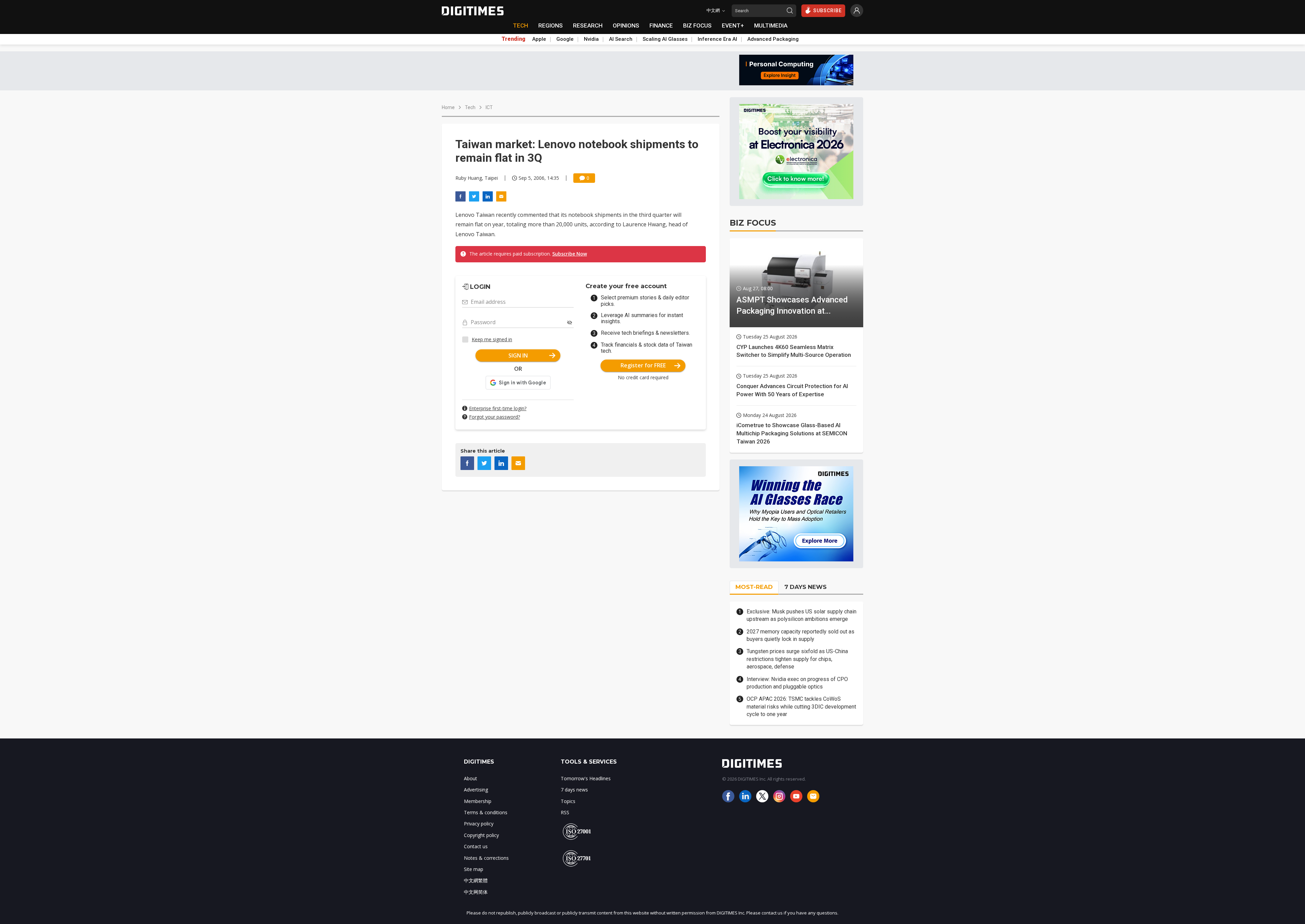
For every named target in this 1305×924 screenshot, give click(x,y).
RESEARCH (588, 25)
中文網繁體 (476, 880)
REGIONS (550, 25)
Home (448, 107)
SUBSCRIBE (827, 10)
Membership (477, 801)
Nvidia (591, 39)
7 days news (574, 789)
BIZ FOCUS (697, 25)
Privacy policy (478, 823)
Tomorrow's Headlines (586, 778)
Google (565, 39)
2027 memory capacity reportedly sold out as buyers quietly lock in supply (800, 635)
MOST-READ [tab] (754, 586)
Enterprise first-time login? (497, 408)
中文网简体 (476, 892)
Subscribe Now (569, 253)
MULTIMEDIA (770, 25)
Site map (473, 869)
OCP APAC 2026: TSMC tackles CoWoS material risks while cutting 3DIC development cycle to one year (801, 706)
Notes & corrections (486, 858)
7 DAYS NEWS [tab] (805, 586)
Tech (470, 107)
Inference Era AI (717, 39)
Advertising (476, 789)
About (470, 778)
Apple (539, 39)
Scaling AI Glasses (665, 39)
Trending (513, 39)
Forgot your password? (494, 417)
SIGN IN (518, 355)
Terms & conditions (485, 812)
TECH (520, 25)
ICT (489, 107)
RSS (565, 812)
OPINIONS (626, 25)
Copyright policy (481, 835)
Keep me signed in (492, 339)
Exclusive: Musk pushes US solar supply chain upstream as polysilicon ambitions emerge (801, 615)
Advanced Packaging (773, 39)
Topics (568, 801)
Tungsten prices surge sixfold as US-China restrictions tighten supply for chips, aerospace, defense (797, 659)
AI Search (620, 39)
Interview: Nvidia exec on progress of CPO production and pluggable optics (797, 683)
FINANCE (661, 25)
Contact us (476, 846)
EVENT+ (733, 25)
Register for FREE (643, 365)
